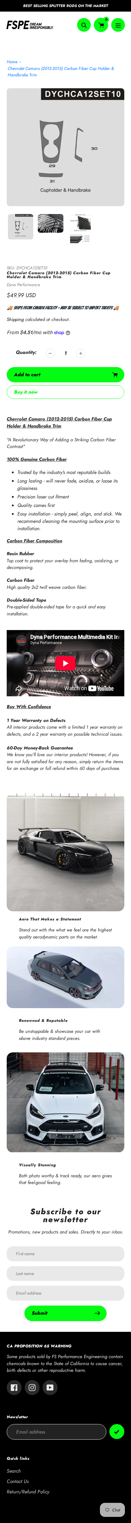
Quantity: (26, 352)
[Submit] (116, 1431)
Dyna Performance (23, 285)
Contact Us (18, 1481)
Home (12, 62)
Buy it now (25, 391)
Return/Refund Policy (28, 1491)
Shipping (15, 319)
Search (14, 1470)
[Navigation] (118, 25)
